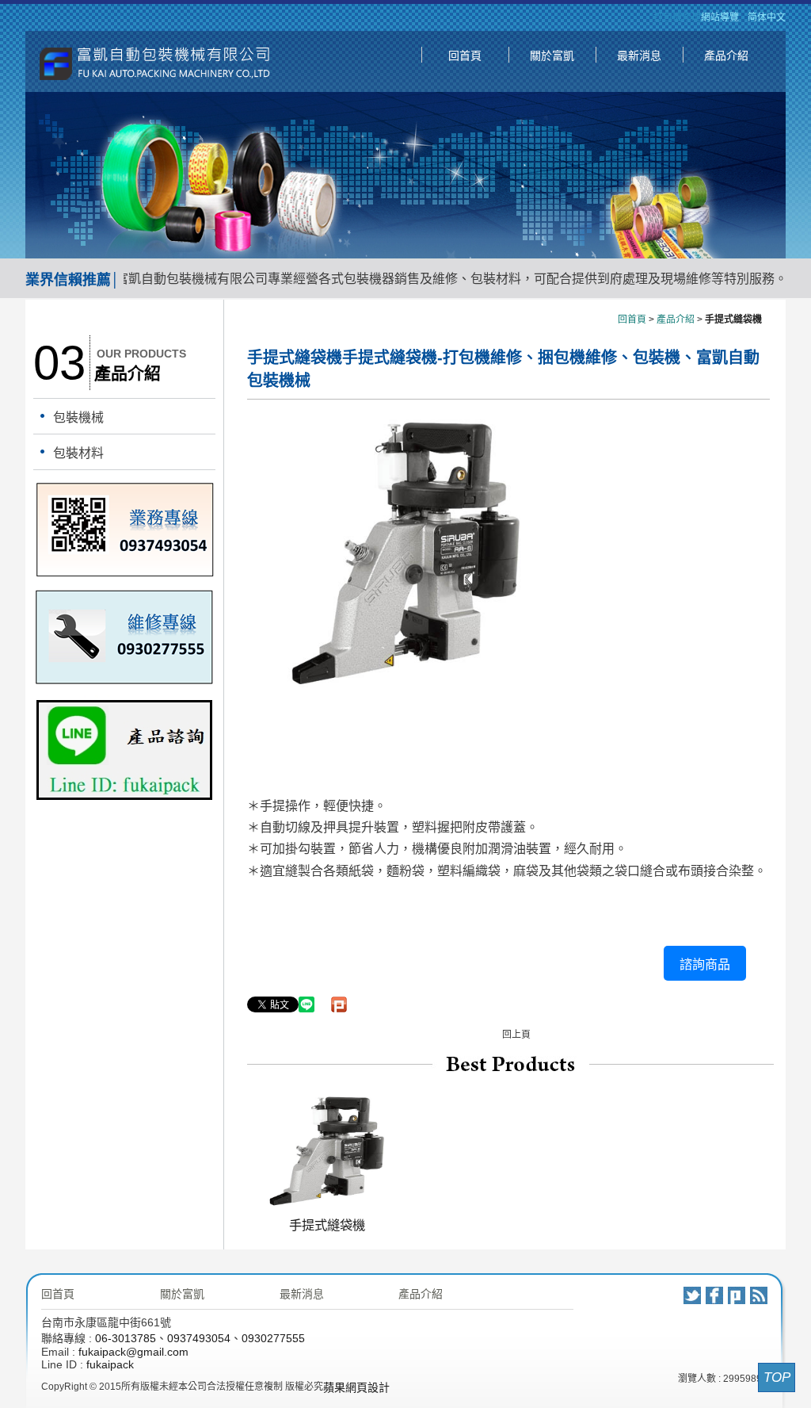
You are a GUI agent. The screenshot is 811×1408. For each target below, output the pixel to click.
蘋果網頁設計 (356, 1387)
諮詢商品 (705, 964)
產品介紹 (726, 55)
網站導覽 (720, 17)
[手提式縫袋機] (326, 1202)
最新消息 (639, 55)
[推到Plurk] (339, 1004)
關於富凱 (552, 55)
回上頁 (516, 1034)
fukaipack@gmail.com (133, 1351)
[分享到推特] (692, 1295)
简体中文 (767, 17)
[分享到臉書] (714, 1295)
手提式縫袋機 (327, 1225)
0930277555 (273, 1338)
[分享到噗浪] (736, 1295)
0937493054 (198, 1338)
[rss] (758, 1295)
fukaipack (110, 1364)
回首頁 (465, 55)
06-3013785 (125, 1338)
